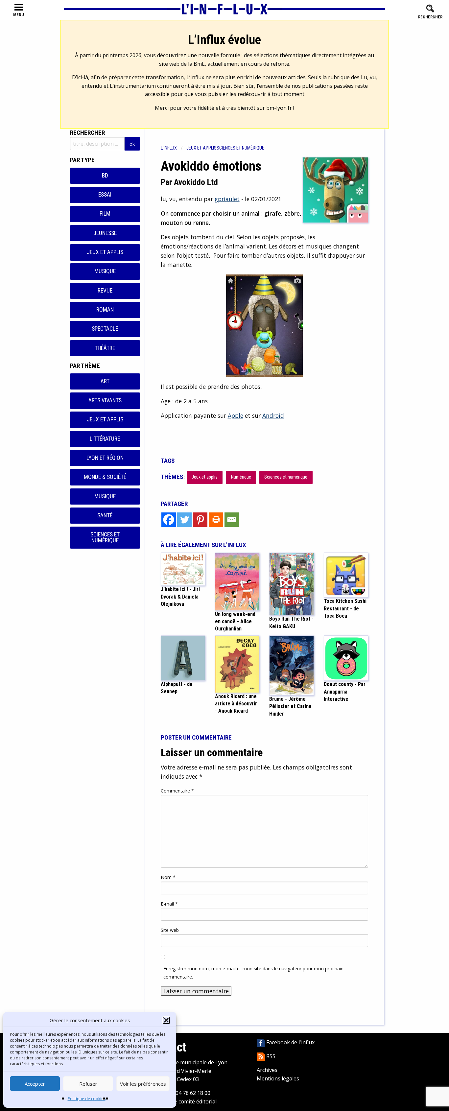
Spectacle (105, 328)
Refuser (88, 1083)
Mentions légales (278, 1078)
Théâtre (105, 348)
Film (105, 213)
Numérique (241, 477)
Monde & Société (105, 477)
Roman (105, 309)
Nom (168, 877)
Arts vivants (105, 400)
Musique (105, 271)
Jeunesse (105, 233)
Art (105, 381)
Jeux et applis (105, 252)
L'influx (169, 148)
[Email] (232, 519)
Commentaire (177, 791)
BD (105, 175)
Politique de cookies (87, 1098)
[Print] (216, 519)
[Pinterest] (200, 519)
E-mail (169, 904)
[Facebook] (168, 519)
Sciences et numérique (105, 537)
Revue (105, 290)
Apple (235, 415)
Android (273, 415)
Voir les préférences (143, 1083)
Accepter (35, 1083)
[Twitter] (184, 519)
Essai (104, 194)
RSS (270, 1056)
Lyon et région (105, 458)
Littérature (105, 439)
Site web (170, 930)
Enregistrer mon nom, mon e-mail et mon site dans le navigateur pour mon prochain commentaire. (253, 972)
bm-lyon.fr (279, 107)
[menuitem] (173, 148)
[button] (166, 1020)
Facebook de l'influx (290, 1042)
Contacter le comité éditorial (182, 1101)
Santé (104, 515)
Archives (267, 1070)
